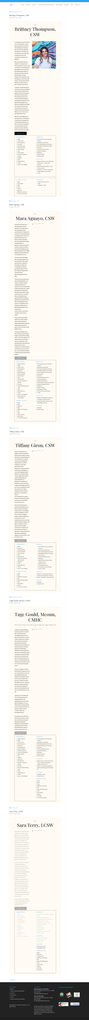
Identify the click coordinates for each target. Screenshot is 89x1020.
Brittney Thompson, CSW (19, 15)
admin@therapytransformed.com (41, 993)
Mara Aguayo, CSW (16, 204)
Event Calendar (59, 4)
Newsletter (66, 4)
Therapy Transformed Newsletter (17, 991)
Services (33, 4)
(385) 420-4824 (37, 999)
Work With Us (13, 995)
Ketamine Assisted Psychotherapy (46, 4)
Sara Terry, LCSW (16, 811)
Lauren (12, 206)
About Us (28, 4)
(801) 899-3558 (37, 992)
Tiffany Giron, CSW (16, 431)
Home (23, 4)
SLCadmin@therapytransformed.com (42, 1000)
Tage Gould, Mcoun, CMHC (20, 600)
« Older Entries (12, 980)
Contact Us (77, 4)
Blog (72, 4)
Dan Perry (13, 17)
